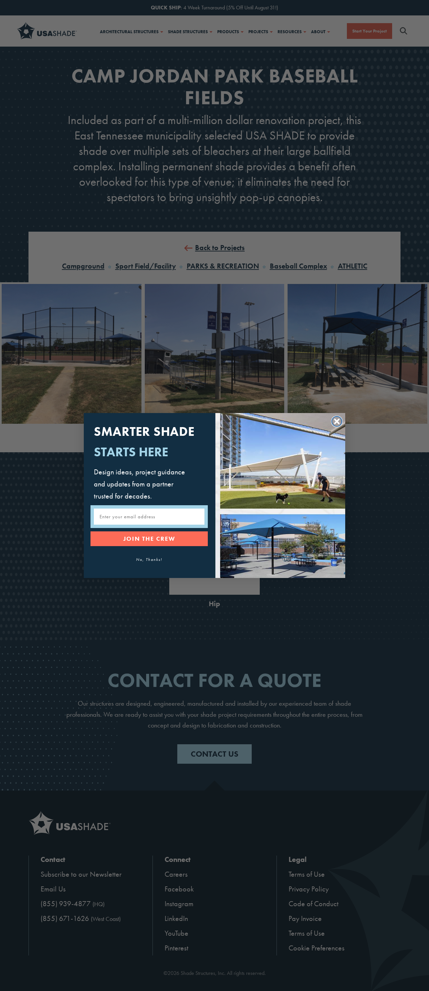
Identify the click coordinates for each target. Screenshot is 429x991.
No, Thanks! (149, 559)
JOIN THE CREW (149, 538)
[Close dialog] (337, 421)
